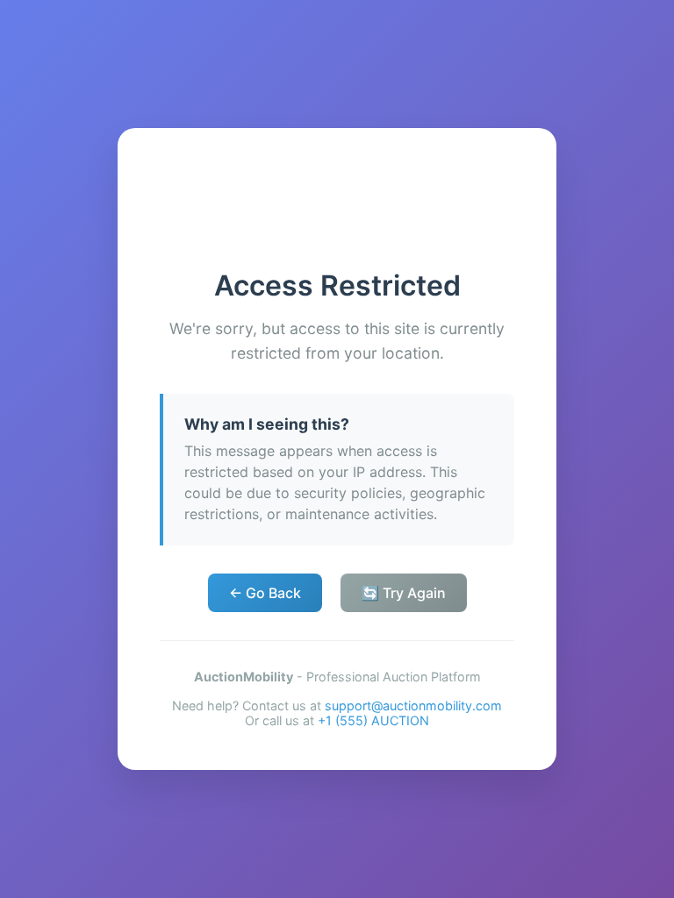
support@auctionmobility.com (413, 705)
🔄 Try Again (404, 593)
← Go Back (265, 593)
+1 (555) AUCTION (373, 720)
